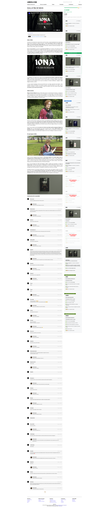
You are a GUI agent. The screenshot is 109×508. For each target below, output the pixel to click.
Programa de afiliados (41, 501)
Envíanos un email (63, 499)
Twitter (62, 500)
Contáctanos (71, 4)
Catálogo (39, 500)
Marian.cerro (32, 331)
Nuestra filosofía (29, 499)
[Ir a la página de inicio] (32, 2)
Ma (28, 273)
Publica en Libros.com (31, 4)
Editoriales (73, 499)
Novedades (61, 4)
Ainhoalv (31, 310)
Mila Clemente (34, 234)
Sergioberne (31, 341)
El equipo (28, 500)
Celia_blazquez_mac (33, 229)
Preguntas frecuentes (53, 500)
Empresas (80, 4)
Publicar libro (51, 499)
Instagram (62, 501)
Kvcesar (31, 283)
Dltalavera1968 (32, 239)
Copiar (45, 36)
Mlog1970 (31, 249)
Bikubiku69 (31, 263)
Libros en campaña (43, 4)
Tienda (53, 4)
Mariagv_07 (31, 273)
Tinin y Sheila (32, 299)
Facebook (62, 502)
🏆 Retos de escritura (53, 501)
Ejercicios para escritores (53, 502)
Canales (28, 501)
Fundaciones (74, 501)
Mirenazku (31, 320)
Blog (27, 502)
